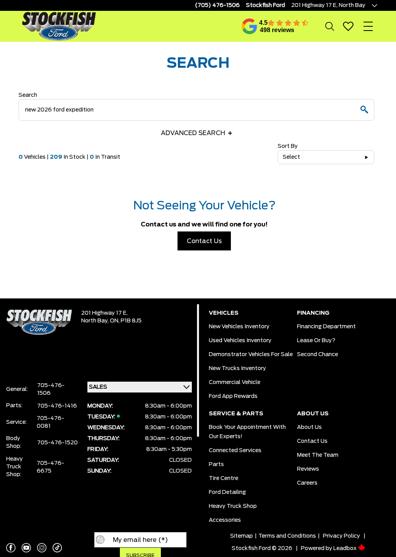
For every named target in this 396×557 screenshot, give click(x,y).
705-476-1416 (57, 406)
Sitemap (241, 536)
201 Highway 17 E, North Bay (328, 5)
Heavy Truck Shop (233, 506)
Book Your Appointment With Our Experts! (247, 432)
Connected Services (235, 450)
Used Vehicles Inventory (240, 340)
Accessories (225, 520)
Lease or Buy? (316, 340)
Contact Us (204, 241)
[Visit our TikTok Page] (57, 547)
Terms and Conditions (287, 536)
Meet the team (317, 455)
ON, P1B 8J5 (126, 321)
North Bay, (95, 321)
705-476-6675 (50, 467)
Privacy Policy (341, 536)
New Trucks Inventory (237, 368)
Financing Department (326, 326)
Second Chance (317, 354)
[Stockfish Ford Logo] (59, 26)
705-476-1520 (57, 443)
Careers (307, 483)
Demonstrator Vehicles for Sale (251, 354)
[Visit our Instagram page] (41, 547)
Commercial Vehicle (234, 382)
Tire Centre (223, 478)
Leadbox (345, 548)
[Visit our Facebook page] (10, 547)
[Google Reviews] (249, 26)
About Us (309, 427)
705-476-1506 (51, 389)
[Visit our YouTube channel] (26, 547)
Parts (216, 464)
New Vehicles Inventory (239, 326)
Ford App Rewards (233, 396)
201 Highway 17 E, (104, 313)
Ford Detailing (227, 492)
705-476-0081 (50, 422)
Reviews (308, 469)
